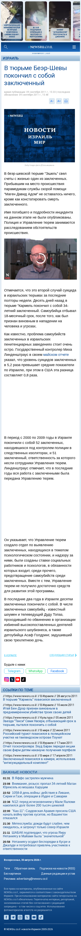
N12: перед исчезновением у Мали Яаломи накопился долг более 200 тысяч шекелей (39, 803)
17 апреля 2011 (62, 755)
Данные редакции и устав (58, 873)
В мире (44, 730)
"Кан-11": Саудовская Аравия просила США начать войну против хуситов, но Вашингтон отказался (39, 814)
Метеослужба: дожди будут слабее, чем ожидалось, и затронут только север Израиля (36, 825)
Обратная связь (24, 868)
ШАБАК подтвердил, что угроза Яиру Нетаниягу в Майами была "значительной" (34, 834)
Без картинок (12, 873)
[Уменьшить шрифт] (52, 101)
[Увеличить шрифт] (59, 101)
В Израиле (10, 655)
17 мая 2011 (65, 742)
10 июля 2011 (65, 705)
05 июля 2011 (64, 717)
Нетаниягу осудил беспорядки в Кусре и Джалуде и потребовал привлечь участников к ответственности (36, 845)
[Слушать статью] (70, 101)
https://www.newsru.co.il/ (21, 696)
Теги (7, 868)
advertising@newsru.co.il (32, 878)
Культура (46, 717)
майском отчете (56, 355)
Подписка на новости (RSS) (57, 868)
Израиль (11, 58)
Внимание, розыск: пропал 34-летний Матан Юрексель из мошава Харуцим (39, 785)
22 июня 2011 (61, 730)
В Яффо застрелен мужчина (32, 778)
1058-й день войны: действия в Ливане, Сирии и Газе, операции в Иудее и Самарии (36, 794)
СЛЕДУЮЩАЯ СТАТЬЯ (62, 655)
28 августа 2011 (67, 696)
